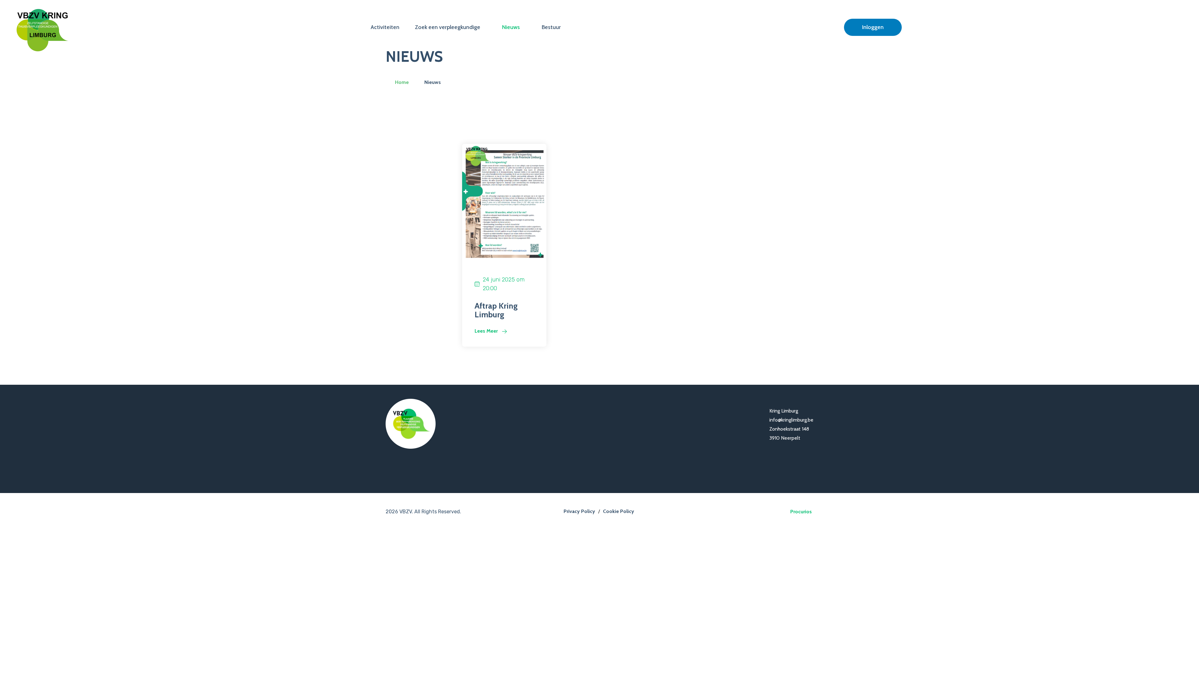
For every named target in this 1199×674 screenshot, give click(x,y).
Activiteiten (385, 27)
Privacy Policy (579, 511)
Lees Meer (487, 331)
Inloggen (873, 27)
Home (402, 82)
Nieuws (511, 27)
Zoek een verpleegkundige (447, 27)
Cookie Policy (618, 511)
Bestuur (551, 27)
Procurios (801, 512)
